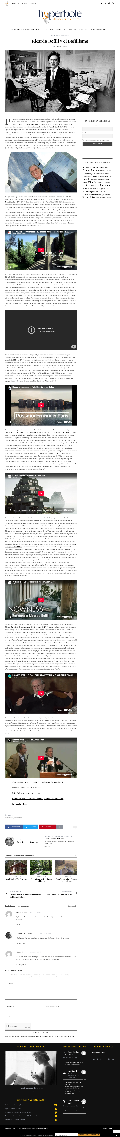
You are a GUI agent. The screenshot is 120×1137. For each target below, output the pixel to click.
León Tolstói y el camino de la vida (59, 893)
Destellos (87, 179)
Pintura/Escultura (102, 192)
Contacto (33, 3)
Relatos (108, 194)
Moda (91, 188)
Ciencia (101, 170)
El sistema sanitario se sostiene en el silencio (18, 1112)
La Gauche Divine (19, 804)
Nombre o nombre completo (90, 126)
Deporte (108, 176)
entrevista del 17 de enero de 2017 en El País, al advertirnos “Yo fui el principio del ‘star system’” (38, 432)
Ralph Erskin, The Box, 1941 (16, 879)
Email (84, 133)
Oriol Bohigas (17, 124)
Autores (24, 3)
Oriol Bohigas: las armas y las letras (27, 793)
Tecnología (108, 197)
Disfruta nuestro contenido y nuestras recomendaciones (37, 1135)
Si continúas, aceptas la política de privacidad (96, 140)
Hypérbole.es (14, 3)
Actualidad (87, 167)
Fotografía (100, 182)
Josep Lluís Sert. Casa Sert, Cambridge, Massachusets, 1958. (37, 798)
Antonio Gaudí (54, 127)
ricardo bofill (18, 817)
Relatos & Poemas (90, 197)
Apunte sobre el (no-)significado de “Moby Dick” (73, 1075)
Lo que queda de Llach (54, 838)
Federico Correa (61, 121)
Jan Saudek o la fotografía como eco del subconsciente (21, 1116)
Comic (101, 174)
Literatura (105, 185)
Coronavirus (100, 176)
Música (96, 188)
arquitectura (9, 817)
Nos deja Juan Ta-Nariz (70, 1057)
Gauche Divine (55, 453)
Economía (100, 179)
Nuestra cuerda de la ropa (31, 1088)
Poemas (85, 194)
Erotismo (85, 182)
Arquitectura (55, 36)
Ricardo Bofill (37, 124)
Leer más (48, 846)
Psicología (99, 194)
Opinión (102, 189)
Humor (84, 185)
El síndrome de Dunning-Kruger (14, 1105)
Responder (22, 925)
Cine (96, 173)
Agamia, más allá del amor (13, 1108)
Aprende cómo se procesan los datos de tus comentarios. (55, 1036)
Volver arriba (107, 1129)
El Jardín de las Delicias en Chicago (41, 880)
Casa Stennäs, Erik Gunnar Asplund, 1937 (66, 880)
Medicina (85, 188)
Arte (106, 167)
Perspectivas (92, 191)
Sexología (102, 197)
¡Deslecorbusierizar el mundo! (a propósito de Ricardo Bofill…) (38, 782)
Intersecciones (93, 185)
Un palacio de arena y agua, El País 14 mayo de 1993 (29, 627)
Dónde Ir (94, 179)
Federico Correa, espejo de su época (27, 787)
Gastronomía (107, 182)
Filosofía (92, 182)
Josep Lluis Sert (10, 202)
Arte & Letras (90, 170)
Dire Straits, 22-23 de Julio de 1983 (15, 1119)
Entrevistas (106, 179)
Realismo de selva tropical (70, 1106)
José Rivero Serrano (61, 46)
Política (91, 194)
